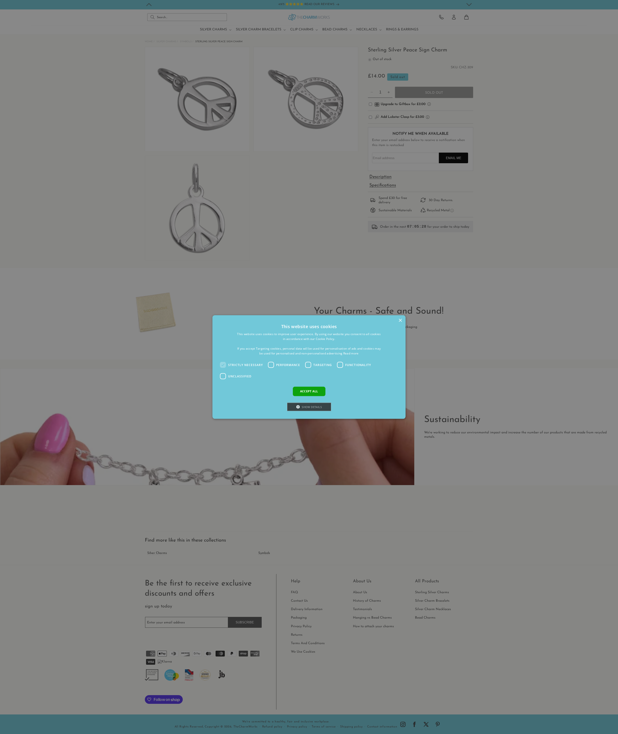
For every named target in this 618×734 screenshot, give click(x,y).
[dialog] (309, 367)
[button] (309, 407)
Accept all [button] (309, 391)
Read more (351, 353)
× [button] (400, 320)
